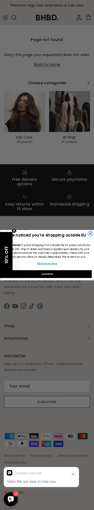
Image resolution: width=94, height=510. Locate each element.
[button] (6, 255)
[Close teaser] (14, 230)
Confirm (47, 274)
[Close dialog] (90, 233)
